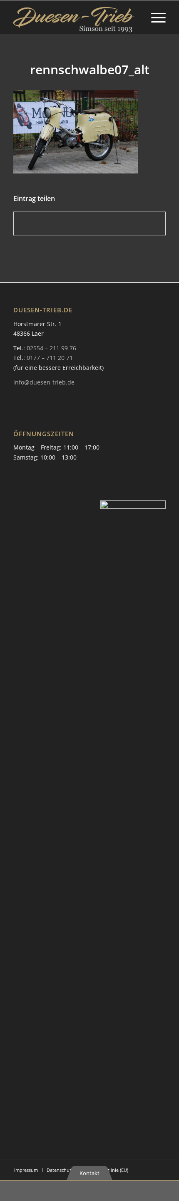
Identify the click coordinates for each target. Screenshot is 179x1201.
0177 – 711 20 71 (50, 358)
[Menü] (154, 17)
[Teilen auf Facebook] (89, 223)
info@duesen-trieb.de (44, 382)
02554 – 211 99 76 (51, 348)
